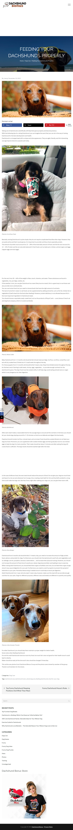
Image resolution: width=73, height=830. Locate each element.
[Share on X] (2, 417)
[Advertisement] (36, 22)
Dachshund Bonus (37, 827)
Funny (4, 743)
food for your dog (54, 679)
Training (4, 760)
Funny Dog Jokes (7, 746)
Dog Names (5, 739)
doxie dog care (31, 679)
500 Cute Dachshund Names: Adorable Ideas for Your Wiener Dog (22, 718)
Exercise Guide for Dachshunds (11, 722)
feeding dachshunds (42, 679)
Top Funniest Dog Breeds (9, 711)
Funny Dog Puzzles (8, 750)
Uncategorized (6, 764)
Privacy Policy (48, 827)
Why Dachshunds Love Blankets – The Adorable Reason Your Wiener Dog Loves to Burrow (29, 726)
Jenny (6, 78)
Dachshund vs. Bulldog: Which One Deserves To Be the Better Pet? (22, 715)
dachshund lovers (20, 679)
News (3, 753)
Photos (4, 757)
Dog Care (12, 675)
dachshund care (10, 679)
